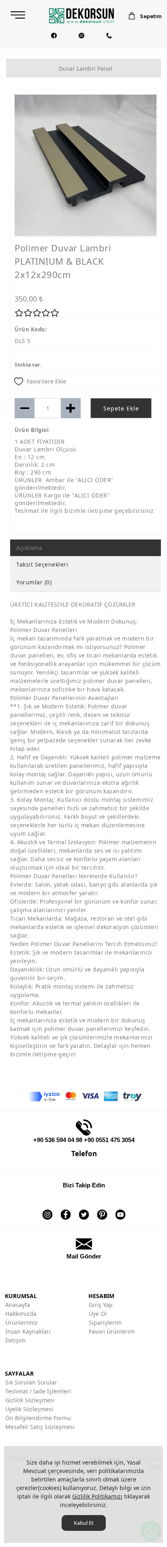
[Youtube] (120, 1209)
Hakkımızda (20, 1313)
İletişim (15, 1340)
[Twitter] (84, 1209)
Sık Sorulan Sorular (31, 1382)
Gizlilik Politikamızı (97, 1496)
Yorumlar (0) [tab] (33, 582)
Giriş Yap (101, 1305)
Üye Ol (98, 1313)
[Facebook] (54, 35)
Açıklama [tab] (29, 548)
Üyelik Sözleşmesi (29, 1409)
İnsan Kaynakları (28, 1331)
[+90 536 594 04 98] (109, 35)
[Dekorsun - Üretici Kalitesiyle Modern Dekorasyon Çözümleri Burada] (81, 15)
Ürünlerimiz (21, 1322)
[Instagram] (81, 35)
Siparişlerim (105, 1322)
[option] (85, 165)
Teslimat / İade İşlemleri (38, 1391)
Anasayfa (17, 1305)
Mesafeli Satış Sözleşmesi (40, 1427)
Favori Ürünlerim (112, 1331)
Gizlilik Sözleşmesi (30, 1400)
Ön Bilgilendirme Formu (38, 1418)
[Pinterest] (102, 1209)
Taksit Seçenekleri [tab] (42, 564)
